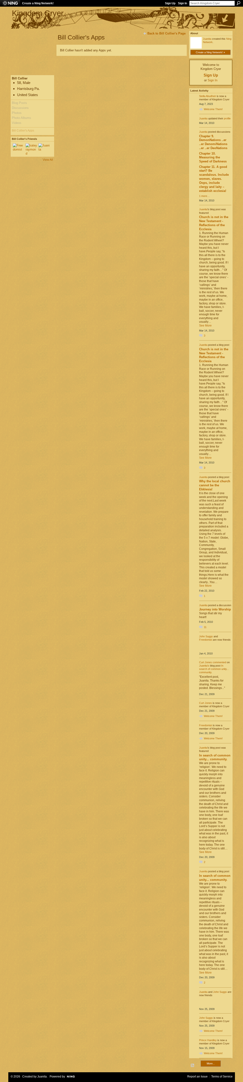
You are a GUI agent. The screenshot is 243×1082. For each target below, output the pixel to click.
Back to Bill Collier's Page (166, 33)
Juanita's (204, 665)
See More (205, 325)
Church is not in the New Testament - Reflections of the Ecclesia (213, 223)
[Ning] (10, 3)
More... (211, 1063)
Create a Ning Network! (38, 3)
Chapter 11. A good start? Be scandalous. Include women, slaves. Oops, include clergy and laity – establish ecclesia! (214, 179)
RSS (193, 1065)
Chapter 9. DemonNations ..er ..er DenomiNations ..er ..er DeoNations (213, 142)
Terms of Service (222, 1076)
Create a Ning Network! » (210, 52)
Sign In (182, 3)
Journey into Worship (215, 609)
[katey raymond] (31, 149)
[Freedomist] (18, 149)
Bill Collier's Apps (23, 130)
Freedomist (205, 639)
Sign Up (170, 3)
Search (238, 3)
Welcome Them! (213, 109)
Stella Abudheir (207, 96)
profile (227, 118)
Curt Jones (205, 662)
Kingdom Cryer (38, 13)
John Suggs (206, 636)
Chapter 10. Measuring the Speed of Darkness (213, 157)
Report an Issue (197, 1076)
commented (219, 662)
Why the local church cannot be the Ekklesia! (214, 485)
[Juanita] (44, 149)
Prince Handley (208, 1040)
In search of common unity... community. (214, 669)
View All (48, 159)
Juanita (207, 38)
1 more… (204, 196)
